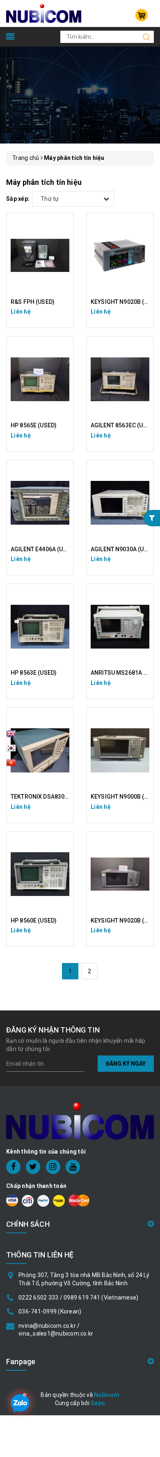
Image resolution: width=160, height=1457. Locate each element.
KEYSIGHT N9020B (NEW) (125, 302)
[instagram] (53, 1167)
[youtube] (73, 1167)
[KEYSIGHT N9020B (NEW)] (120, 255)
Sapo (98, 1403)
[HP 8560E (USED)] (40, 874)
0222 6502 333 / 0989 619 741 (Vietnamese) (78, 1297)
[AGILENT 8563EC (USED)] (120, 379)
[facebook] (13, 1167)
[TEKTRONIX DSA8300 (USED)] (40, 750)
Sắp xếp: (18, 198)
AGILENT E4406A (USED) (43, 549)
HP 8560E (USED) (34, 920)
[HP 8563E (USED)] (40, 626)
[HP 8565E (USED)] (40, 379)
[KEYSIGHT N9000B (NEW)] (120, 750)
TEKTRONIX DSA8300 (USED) (49, 796)
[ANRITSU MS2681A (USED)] (120, 626)
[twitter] (33, 1167)
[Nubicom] (43, 13)
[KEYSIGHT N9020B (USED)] (120, 874)
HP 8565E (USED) (34, 425)
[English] (11, 736)
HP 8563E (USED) (34, 672)
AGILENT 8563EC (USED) (123, 425)
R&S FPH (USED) (33, 302)
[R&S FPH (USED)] (40, 255)
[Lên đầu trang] (148, 1014)
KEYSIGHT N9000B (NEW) (125, 796)
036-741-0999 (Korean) (49, 1311)
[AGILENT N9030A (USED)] (120, 503)
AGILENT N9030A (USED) (124, 549)
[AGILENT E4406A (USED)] (40, 503)
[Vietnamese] (11, 750)
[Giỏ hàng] (141, 15)
